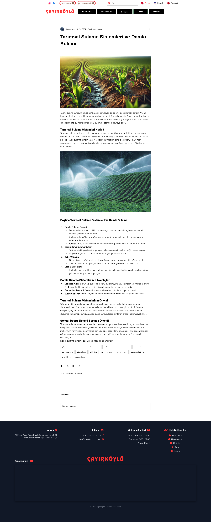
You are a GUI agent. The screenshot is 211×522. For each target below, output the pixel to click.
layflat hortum (121, 352)
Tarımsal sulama (123, 347)
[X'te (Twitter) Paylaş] (67, 366)
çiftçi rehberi (67, 347)
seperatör (138, 347)
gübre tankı (81, 352)
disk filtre (93, 352)
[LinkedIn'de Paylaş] (73, 366)
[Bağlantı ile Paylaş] (79, 366)
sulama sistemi (94, 347)
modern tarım (80, 357)
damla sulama (67, 352)
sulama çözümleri (138, 352)
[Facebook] (54, 3)
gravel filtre (66, 357)
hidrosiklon (80, 347)
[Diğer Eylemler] (149, 29)
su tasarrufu (108, 347)
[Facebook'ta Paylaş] (61, 366)
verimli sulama (106, 352)
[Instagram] (49, 3)
